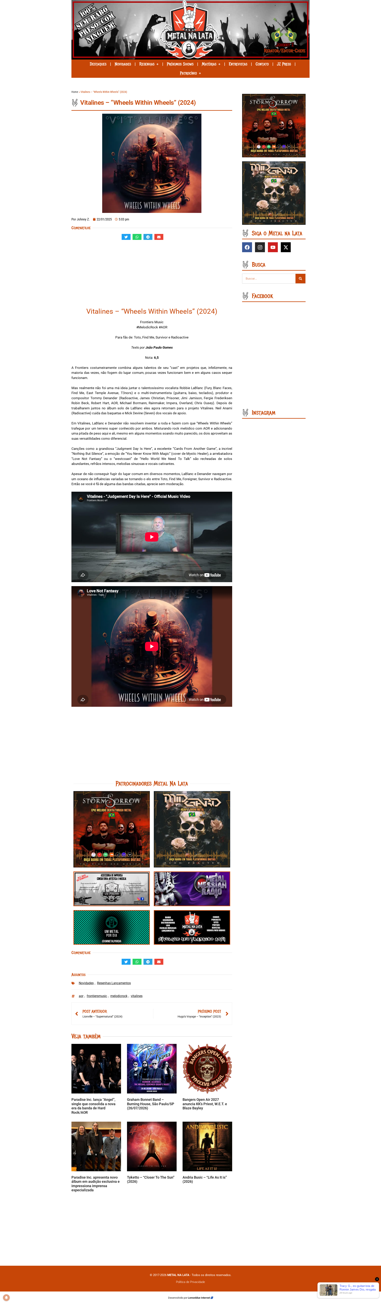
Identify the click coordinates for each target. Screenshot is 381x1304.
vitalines (136, 996)
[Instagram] (260, 247)
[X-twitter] (286, 247)
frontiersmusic (97, 996)
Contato (262, 64)
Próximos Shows (180, 64)
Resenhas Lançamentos (114, 983)
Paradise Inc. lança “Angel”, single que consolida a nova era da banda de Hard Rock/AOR (93, 1106)
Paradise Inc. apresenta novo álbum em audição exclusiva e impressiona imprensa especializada (95, 1183)
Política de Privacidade (190, 1282)
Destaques (98, 64)
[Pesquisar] (300, 278)
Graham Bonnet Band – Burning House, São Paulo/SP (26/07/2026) (150, 1103)
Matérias (209, 64)
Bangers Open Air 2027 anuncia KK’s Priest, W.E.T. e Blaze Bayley (205, 1103)
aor (81, 996)
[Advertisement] (151, 275)
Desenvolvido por (178, 1297)
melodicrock (118, 996)
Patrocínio (188, 73)
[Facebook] (247, 247)
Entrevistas (238, 64)
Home (74, 92)
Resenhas (146, 64)
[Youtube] (273, 247)
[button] (126, 237)
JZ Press (284, 64)
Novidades (123, 64)
